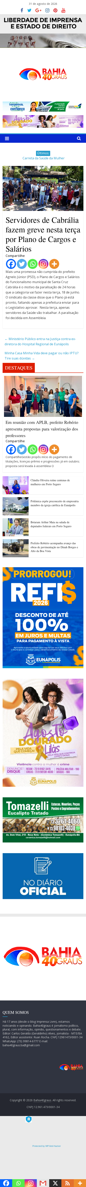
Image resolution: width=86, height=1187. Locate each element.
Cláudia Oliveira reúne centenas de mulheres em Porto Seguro (50, 482)
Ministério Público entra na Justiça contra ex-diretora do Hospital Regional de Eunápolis (40, 341)
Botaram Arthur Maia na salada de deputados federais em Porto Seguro (51, 524)
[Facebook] (11, 264)
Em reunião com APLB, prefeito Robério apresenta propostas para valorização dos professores (42, 428)
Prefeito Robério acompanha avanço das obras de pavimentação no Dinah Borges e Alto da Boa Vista (54, 547)
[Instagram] (43, 264)
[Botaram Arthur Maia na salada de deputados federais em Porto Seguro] (16, 520)
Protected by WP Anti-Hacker (46, 1146)
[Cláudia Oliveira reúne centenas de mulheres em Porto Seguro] (16, 478)
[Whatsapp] (33, 264)
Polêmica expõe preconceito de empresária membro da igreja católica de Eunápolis (55, 503)
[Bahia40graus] (43, 16)
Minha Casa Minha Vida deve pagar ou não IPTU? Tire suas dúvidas (42, 355)
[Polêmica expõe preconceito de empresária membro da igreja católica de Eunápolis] (16, 499)
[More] (54, 264)
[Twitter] (22, 264)
